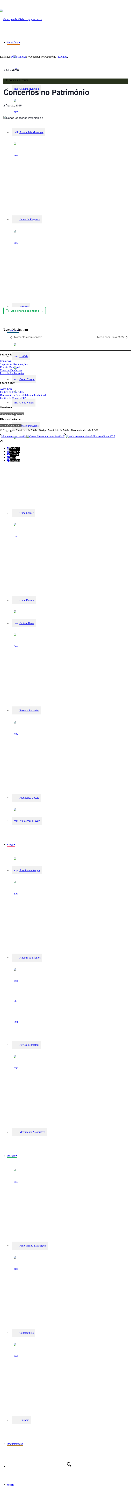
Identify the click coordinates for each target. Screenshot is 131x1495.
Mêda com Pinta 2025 (110, 337)
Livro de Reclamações (12, 373)
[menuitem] (69, 577)
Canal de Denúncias (11, 370)
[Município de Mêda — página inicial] (21, 19)
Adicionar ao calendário (25, 310)
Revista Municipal (10, 367)
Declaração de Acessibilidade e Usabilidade (23, 395)
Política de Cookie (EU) (13, 398)
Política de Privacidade (12, 392)
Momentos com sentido (27, 337)
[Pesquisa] (69, 1464)
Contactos (5, 361)
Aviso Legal (6, 388)
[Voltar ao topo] (1, 442)
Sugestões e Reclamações (13, 364)
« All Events (11, 70)
